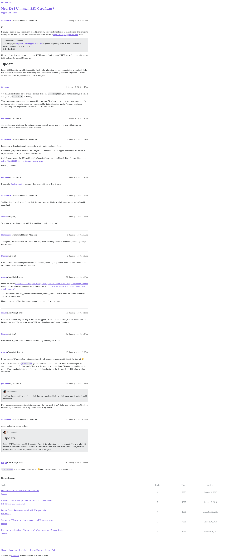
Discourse (15, 556)
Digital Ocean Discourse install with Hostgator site (23, 510)
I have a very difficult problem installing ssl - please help (26, 500)
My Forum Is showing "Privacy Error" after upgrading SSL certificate (32, 530)
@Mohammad (26, 364)
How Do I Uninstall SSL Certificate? (27, 8)
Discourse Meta (7, 2)
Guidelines (23, 550)
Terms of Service (36, 550)
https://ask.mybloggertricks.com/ (65, 35)
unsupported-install (18, 504)
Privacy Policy (51, 550)
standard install (16, 184)
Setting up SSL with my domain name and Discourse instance (28, 520)
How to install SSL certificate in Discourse (20, 490)
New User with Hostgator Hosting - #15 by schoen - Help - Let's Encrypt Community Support (51, 284)
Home (3, 550)
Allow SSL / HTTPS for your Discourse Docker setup (22, 161)
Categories (13, 550)
